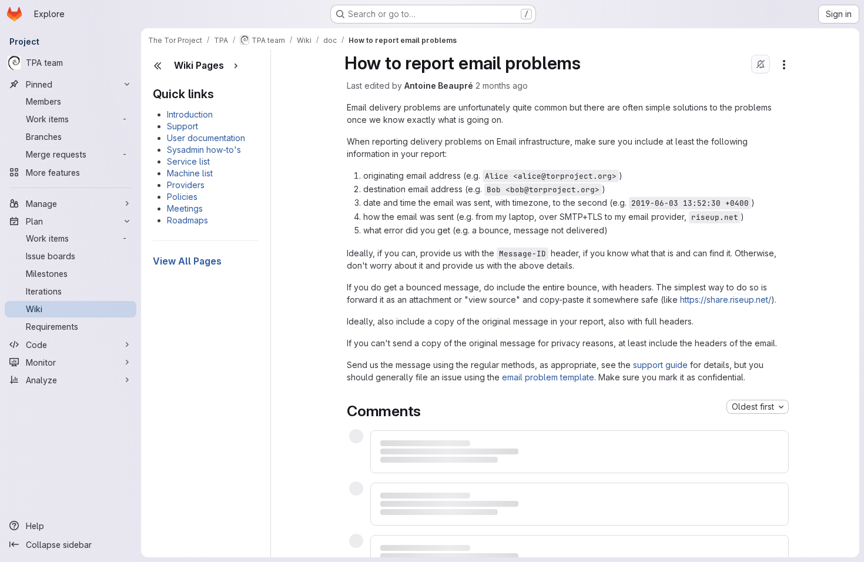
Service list (188, 161)
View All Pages (187, 261)
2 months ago (501, 86)
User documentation (206, 138)
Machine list (190, 173)
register (527, 465)
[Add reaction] (411, 404)
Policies (182, 197)
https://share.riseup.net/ (725, 300)
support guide (660, 365)
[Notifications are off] (760, 64)
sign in (567, 465)
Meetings (185, 208)
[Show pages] (236, 66)
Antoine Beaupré (438, 86)
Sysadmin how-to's (204, 150)
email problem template (548, 377)
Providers (186, 185)
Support (182, 126)
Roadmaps (187, 220)
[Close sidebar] (157, 65)
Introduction (190, 114)
